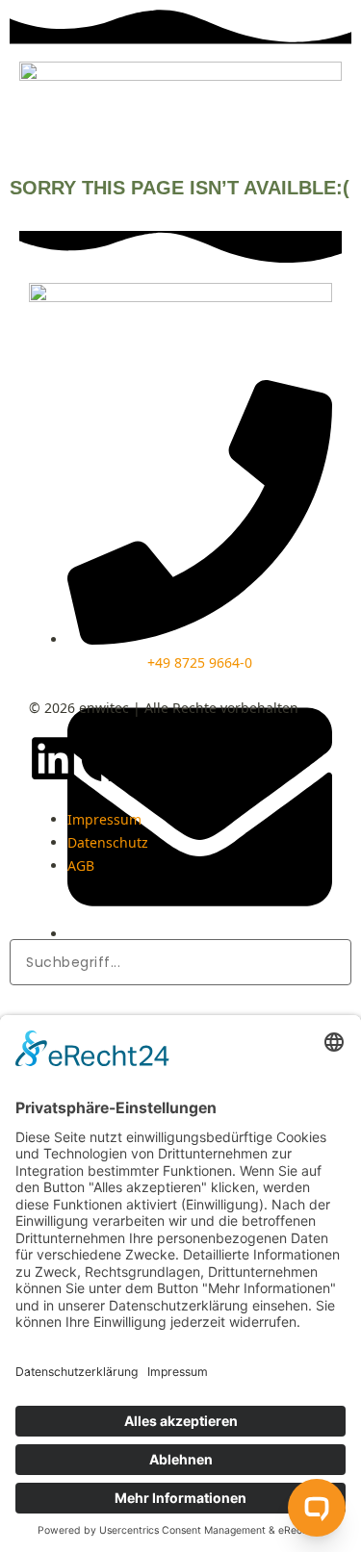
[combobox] (180, 962)
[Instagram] (157, 758)
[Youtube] (209, 758)
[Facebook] (105, 758)
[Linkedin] (53, 758)
